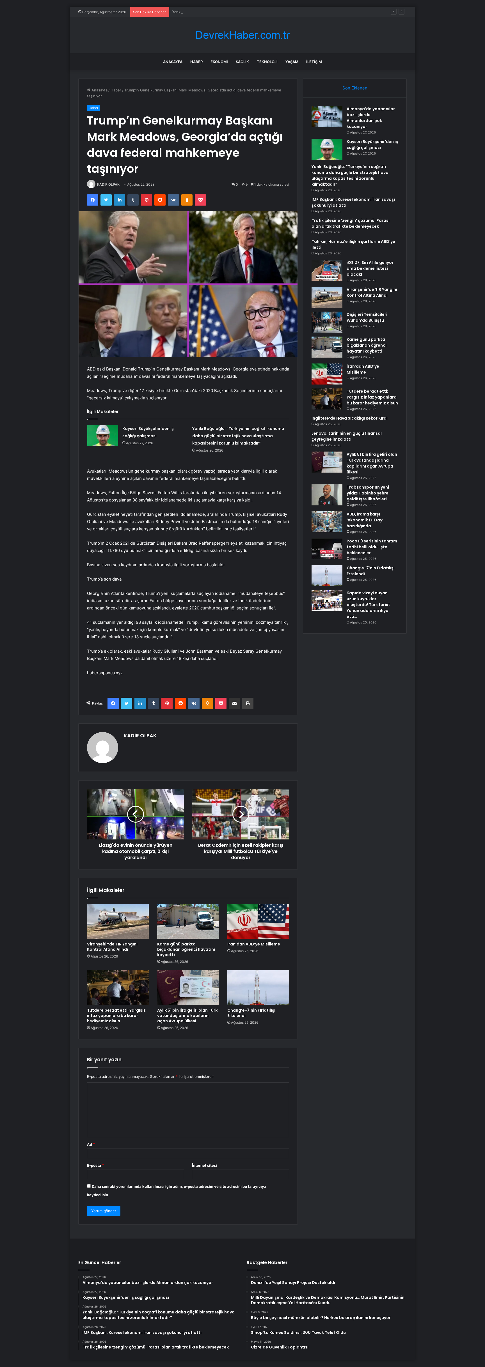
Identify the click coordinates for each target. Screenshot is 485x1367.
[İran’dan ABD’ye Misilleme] (258, 921)
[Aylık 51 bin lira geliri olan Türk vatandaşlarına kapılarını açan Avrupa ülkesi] (188, 987)
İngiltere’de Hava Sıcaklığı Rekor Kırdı (350, 418)
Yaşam (291, 61)
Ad (91, 1144)
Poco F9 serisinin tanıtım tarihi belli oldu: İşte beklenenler (372, 547)
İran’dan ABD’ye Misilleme (253, 944)
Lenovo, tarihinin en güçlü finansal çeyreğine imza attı (347, 436)
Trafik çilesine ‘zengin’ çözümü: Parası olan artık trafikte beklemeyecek (351, 223)
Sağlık (242, 61)
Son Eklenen (354, 88)
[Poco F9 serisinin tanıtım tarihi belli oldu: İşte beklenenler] (327, 548)
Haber (196, 61)
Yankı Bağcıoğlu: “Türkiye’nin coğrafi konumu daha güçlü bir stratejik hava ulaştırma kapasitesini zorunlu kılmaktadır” (273, 12)
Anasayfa (172, 61)
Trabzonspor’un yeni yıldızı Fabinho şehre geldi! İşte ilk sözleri (368, 493)
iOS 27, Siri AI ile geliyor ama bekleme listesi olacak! (370, 268)
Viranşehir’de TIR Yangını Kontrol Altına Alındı (112, 946)
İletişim (314, 61)
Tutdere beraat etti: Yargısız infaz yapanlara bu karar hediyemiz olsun (116, 1015)
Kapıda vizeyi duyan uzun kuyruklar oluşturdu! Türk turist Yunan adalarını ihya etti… (368, 604)
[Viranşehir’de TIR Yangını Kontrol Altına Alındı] (118, 921)
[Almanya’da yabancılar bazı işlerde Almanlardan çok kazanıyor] (327, 116)
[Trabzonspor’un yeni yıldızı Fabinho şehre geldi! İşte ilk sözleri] (327, 494)
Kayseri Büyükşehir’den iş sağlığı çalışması (372, 144)
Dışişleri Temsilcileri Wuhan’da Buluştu (367, 317)
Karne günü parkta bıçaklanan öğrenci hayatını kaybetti (186, 949)
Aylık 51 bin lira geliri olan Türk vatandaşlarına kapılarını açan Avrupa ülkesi (187, 1015)
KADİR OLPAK (108, 184)
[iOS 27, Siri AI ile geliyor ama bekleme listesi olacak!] (327, 270)
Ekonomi (219, 61)
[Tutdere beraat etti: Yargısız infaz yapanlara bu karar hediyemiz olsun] (118, 987)
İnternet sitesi (204, 1165)
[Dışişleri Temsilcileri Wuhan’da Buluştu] (327, 322)
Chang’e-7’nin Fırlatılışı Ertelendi (251, 1012)
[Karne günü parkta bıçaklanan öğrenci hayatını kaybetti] (188, 921)
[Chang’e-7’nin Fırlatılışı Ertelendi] (258, 987)
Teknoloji (267, 61)
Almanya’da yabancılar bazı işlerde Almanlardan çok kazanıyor (371, 117)
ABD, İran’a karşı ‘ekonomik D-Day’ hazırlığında (365, 520)
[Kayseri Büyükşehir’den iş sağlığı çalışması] (102, 435)
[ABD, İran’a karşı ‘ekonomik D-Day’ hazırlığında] (327, 521)
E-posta (95, 1165)
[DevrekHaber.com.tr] (242, 35)
